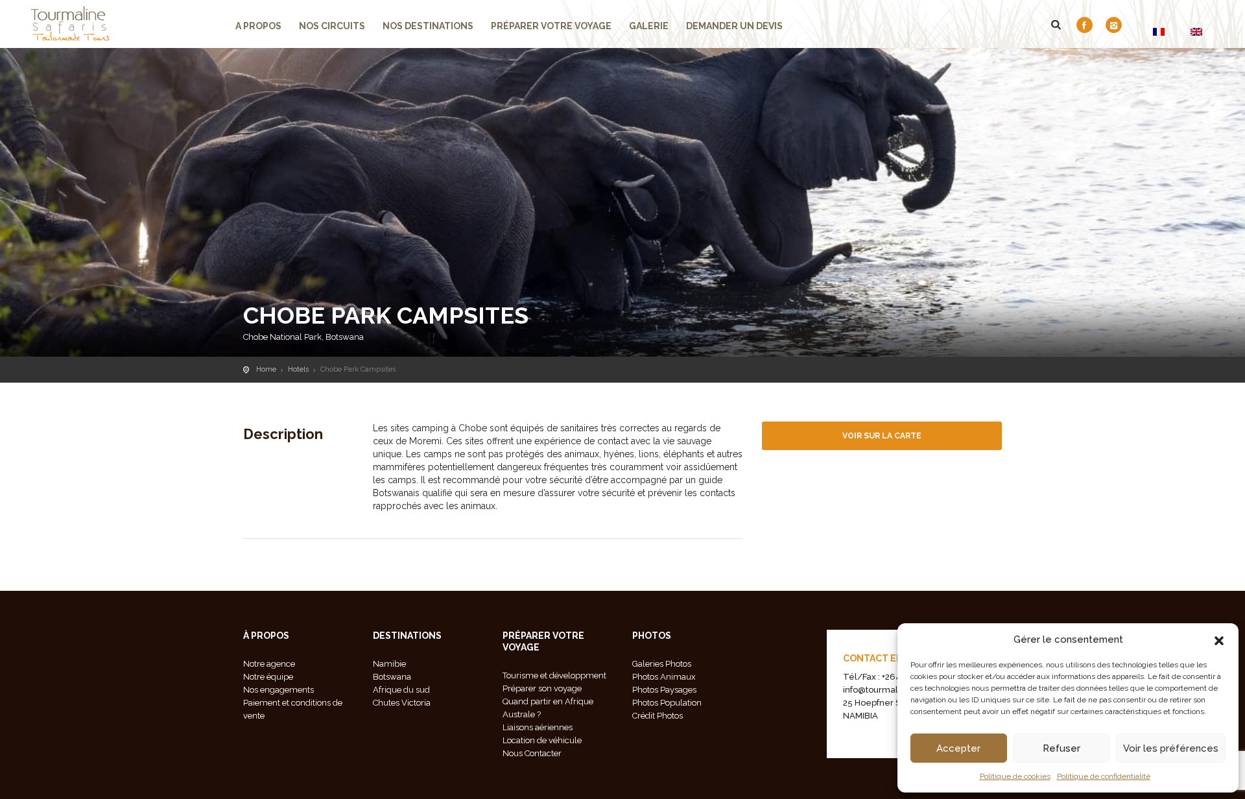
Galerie (649, 26)
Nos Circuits (332, 26)
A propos (258, 26)
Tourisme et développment (554, 675)
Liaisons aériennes (538, 727)
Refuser (1061, 748)
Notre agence (269, 664)
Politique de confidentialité (1103, 776)
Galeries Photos (661, 664)
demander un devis (734, 26)
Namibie (389, 664)
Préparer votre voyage (551, 26)
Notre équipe (268, 677)
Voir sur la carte (881, 435)
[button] (1219, 639)
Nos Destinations (428, 26)
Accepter (958, 748)
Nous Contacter (532, 753)
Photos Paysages (664, 690)
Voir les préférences (1170, 748)
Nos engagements (278, 690)
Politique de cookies (1015, 776)
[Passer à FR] (1158, 31)
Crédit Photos (657, 716)
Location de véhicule (542, 740)
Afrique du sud (401, 690)
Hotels (298, 369)
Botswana (392, 677)
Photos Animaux (664, 677)
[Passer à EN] (1196, 31)
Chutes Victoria (402, 703)
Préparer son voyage (542, 688)
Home (266, 369)
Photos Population (667, 703)
